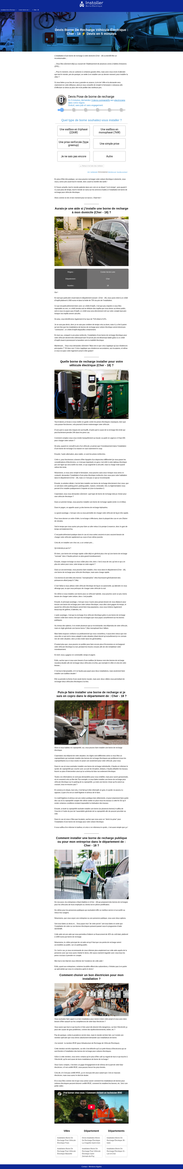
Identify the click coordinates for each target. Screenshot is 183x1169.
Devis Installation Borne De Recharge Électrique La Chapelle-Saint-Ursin (91, 1140)
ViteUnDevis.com (112, 172)
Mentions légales (95, 1167)
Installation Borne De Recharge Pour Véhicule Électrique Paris (66, 1140)
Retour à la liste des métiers (92, 166)
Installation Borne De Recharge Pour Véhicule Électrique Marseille (66, 1151)
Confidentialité (94, 172)
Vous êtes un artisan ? (122, 172)
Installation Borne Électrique (8, 9)
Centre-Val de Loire (24, 9)
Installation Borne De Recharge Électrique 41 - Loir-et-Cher (116, 1151)
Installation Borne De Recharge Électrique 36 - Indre (116, 1140)
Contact (84, 1167)
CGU (88, 172)
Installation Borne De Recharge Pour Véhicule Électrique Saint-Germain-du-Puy (91, 1152)
